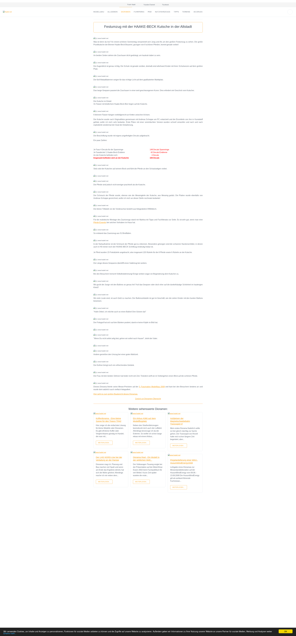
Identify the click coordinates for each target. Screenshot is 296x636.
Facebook (165, 5)
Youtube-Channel (149, 5)
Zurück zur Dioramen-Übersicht (148, 399)
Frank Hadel (130, 4)
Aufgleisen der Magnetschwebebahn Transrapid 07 (180, 421)
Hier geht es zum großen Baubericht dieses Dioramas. (115, 394)
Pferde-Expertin (99, 222)
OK (285, 631)
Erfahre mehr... (9, 633)
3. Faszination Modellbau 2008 (152, 387)
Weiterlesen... (104, 443)
